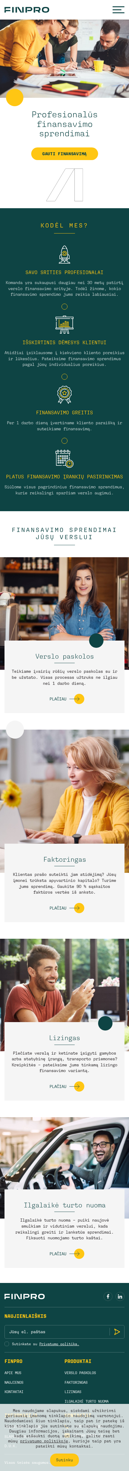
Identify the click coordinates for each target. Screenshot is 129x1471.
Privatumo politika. (59, 1344)
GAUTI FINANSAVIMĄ (64, 153)
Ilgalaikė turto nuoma (65, 1205)
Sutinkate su (45, 1344)
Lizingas (64, 1038)
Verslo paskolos (64, 656)
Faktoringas (64, 859)
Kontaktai (13, 1392)
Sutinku (64, 1460)
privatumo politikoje (44, 1441)
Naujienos (13, 1382)
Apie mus (12, 1373)
